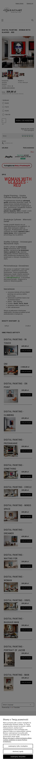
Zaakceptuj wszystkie (18, 757)
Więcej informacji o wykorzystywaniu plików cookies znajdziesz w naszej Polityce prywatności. (17, 739)
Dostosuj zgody (18, 751)
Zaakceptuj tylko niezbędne (18, 746)
